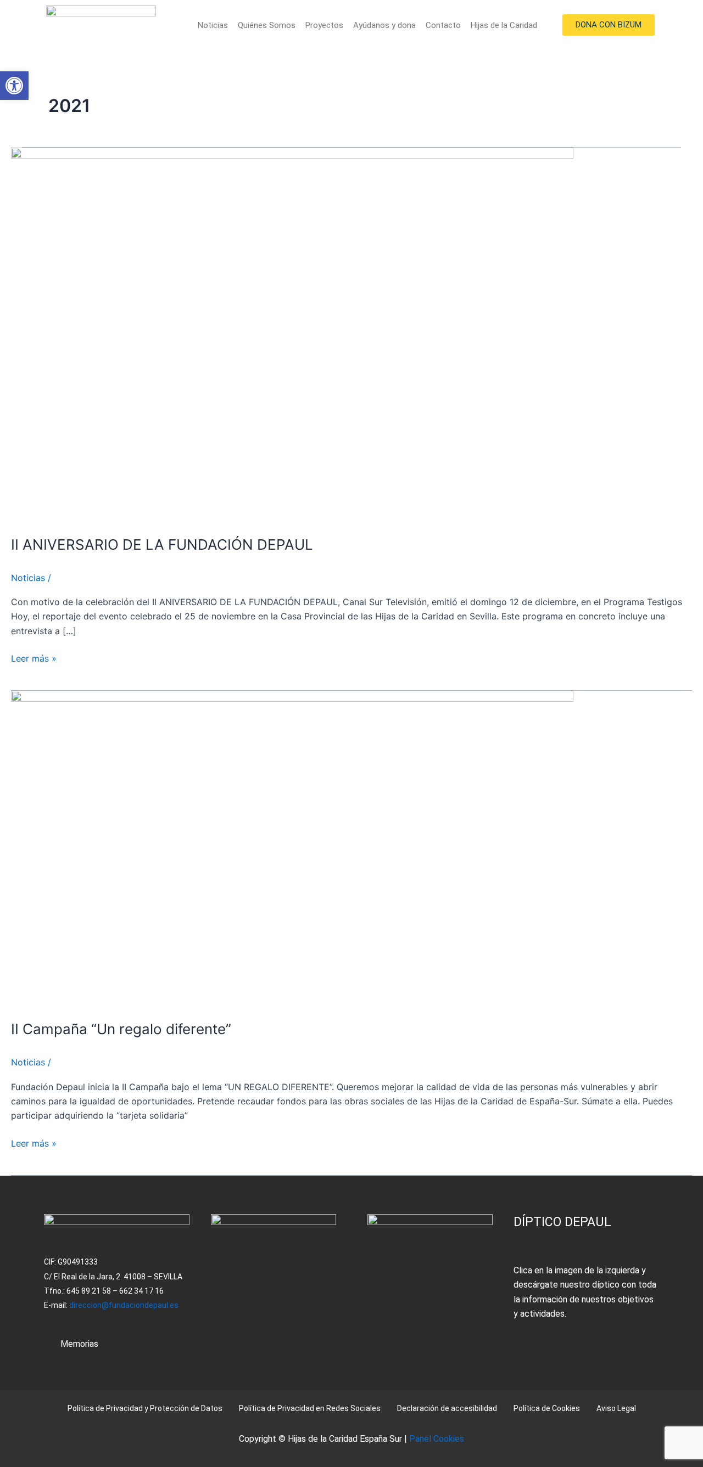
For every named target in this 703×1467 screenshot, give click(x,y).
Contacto (443, 25)
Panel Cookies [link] (436, 1439)
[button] (14, 85)
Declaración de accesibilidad (447, 1408)
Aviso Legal (616, 1408)
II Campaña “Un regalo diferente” (121, 1028)
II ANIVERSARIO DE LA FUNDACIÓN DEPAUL (162, 544)
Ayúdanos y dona (384, 25)
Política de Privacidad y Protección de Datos (145, 1408)
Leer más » (34, 657)
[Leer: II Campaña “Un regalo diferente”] (292, 848)
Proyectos (324, 25)
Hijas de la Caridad (504, 25)
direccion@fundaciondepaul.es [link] (123, 1305)
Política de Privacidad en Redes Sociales (310, 1408)
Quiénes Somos (266, 25)
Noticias (213, 25)
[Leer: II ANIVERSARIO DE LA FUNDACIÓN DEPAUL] (292, 334)
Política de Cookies (547, 1408)
